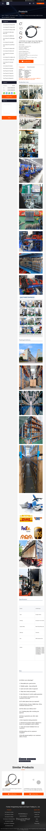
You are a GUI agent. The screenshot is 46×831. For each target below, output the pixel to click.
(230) (8, 63)
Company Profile (37, 812)
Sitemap (36, 821)
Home (3, 15)
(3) (8, 73)
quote (40, 3)
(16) (8, 45)
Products (6, 15)
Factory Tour (37, 814)
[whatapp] (9, 93)
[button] (21, 39)
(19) (8, 48)
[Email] (12, 93)
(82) (8, 54)
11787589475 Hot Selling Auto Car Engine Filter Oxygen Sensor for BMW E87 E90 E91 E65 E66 (33, 789)
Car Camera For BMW (14, 15)
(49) (8, 70)
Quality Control (37, 816)
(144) (9, 24)
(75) (8, 33)
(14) (8, 50)
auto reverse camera (31, 759)
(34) (8, 35)
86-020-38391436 (41, 0)
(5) (8, 68)
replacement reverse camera (25, 761)
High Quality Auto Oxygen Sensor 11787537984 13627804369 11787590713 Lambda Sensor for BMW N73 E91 (11, 789)
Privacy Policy (36, 823)
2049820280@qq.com (30, 0)
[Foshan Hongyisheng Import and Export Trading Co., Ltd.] (7, 3)
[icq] (14, 93)
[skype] (6, 93)
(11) (9, 57)
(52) (9, 39)
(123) (9, 27)
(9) (8, 59)
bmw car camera (23, 759)
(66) (8, 42)
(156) (9, 29)
